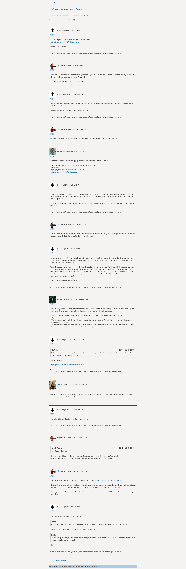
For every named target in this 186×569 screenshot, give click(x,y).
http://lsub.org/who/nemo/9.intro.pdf (109, 480)
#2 (85, 65)
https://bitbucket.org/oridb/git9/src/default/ (64, 42)
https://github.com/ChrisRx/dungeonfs (63, 172)
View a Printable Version (57, 560)
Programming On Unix (81, 15)
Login (72, 9)
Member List (82, 566)
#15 (83, 507)
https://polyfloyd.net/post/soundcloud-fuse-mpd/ (67, 170)
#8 (82, 249)
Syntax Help (53, 566)
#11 (87, 384)
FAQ (60, 566)
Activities (64, 9)
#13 (86, 438)
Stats (75, 566)
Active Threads (54, 9)
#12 (83, 410)
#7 (85, 224)
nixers (52, 2)
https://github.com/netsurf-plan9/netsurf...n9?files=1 (68, 365)
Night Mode (67, 566)
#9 (87, 299)
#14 (86, 471)
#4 (85, 129)
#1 (83, 30)
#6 (82, 185)
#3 (83, 94)
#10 (83, 340)
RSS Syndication (94, 566)
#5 (86, 151)
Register (79, 9)
